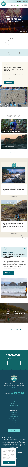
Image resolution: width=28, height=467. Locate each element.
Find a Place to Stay (15, 329)
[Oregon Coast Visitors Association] (3, 3)
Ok (8, 462)
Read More (9, 82)
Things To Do (14, 403)
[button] (14, 53)
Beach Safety (14, 422)
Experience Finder (14, 420)
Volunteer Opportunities (14, 418)
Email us (14, 387)
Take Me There (13, 363)
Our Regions (14, 401)
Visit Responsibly (14, 416)
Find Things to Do (12, 343)
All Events (12, 153)
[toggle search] (22, 5)
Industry (25, 1)
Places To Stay (14, 405)
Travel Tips (14, 412)
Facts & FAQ (14, 414)
